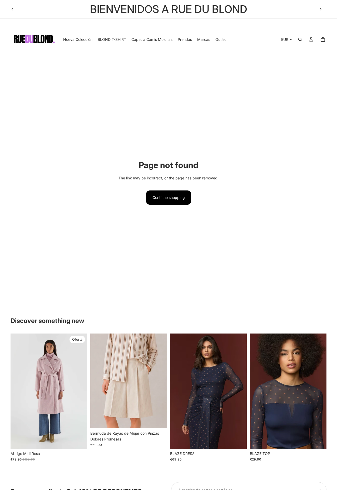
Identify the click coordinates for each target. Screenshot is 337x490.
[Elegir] (79, 440)
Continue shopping (168, 197)
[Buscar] (300, 39)
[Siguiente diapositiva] (320, 9)
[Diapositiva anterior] (12, 9)
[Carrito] (323, 39)
